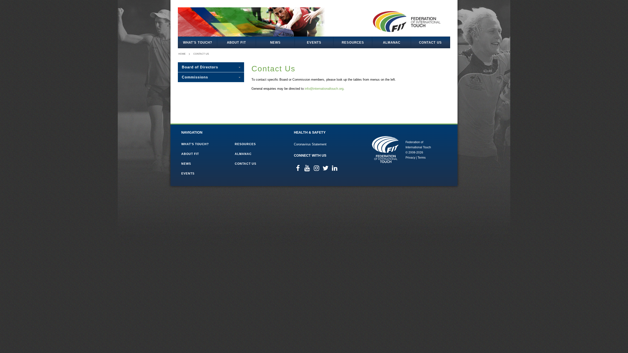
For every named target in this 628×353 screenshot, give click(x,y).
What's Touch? (197, 42)
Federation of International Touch (385, 149)
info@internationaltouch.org (324, 88)
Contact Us (430, 42)
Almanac (391, 42)
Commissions (195, 77)
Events (314, 42)
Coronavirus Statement (310, 144)
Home (182, 53)
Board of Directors (200, 67)
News (275, 42)
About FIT (236, 42)
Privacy (410, 157)
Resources (353, 42)
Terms (422, 157)
